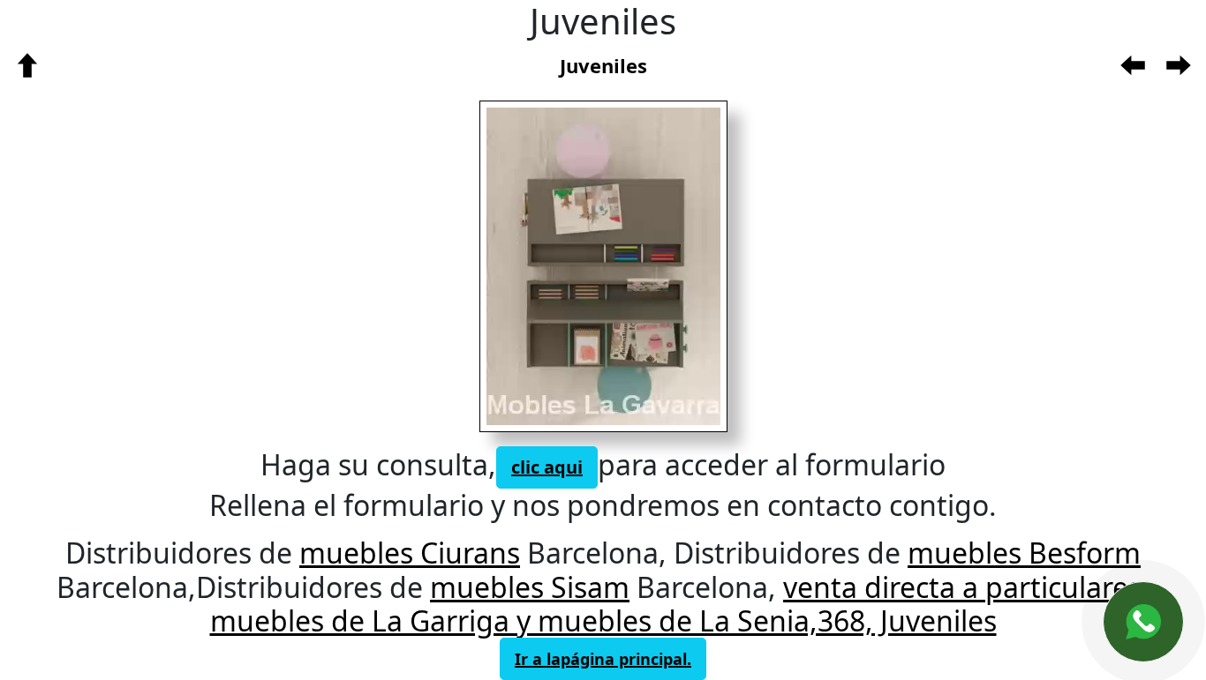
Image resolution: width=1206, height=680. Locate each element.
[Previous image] (539, 266)
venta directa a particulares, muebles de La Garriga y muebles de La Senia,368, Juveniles (680, 603)
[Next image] (656, 266)
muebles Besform (1024, 553)
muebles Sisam (529, 587)
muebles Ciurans (409, 553)
